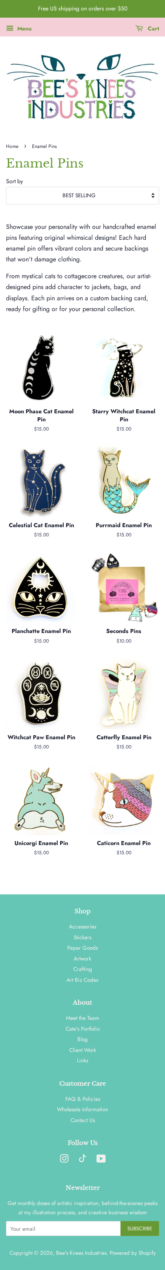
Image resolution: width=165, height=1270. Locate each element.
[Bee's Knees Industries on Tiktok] (82, 1160)
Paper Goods (82, 948)
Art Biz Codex (82, 980)
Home (12, 146)
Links (82, 1060)
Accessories (82, 926)
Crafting (82, 969)
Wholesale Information (82, 1109)
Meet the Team (82, 1018)
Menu (24, 28)
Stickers (82, 937)
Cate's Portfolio (83, 1029)
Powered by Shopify (133, 1253)
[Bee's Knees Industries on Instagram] (64, 1160)
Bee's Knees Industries (81, 1253)
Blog (82, 1039)
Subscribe (139, 1228)
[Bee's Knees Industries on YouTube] (101, 1160)
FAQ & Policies (82, 1099)
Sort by (14, 181)
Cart (152, 28)
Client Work (82, 1050)
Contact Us (82, 1120)
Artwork (82, 959)
